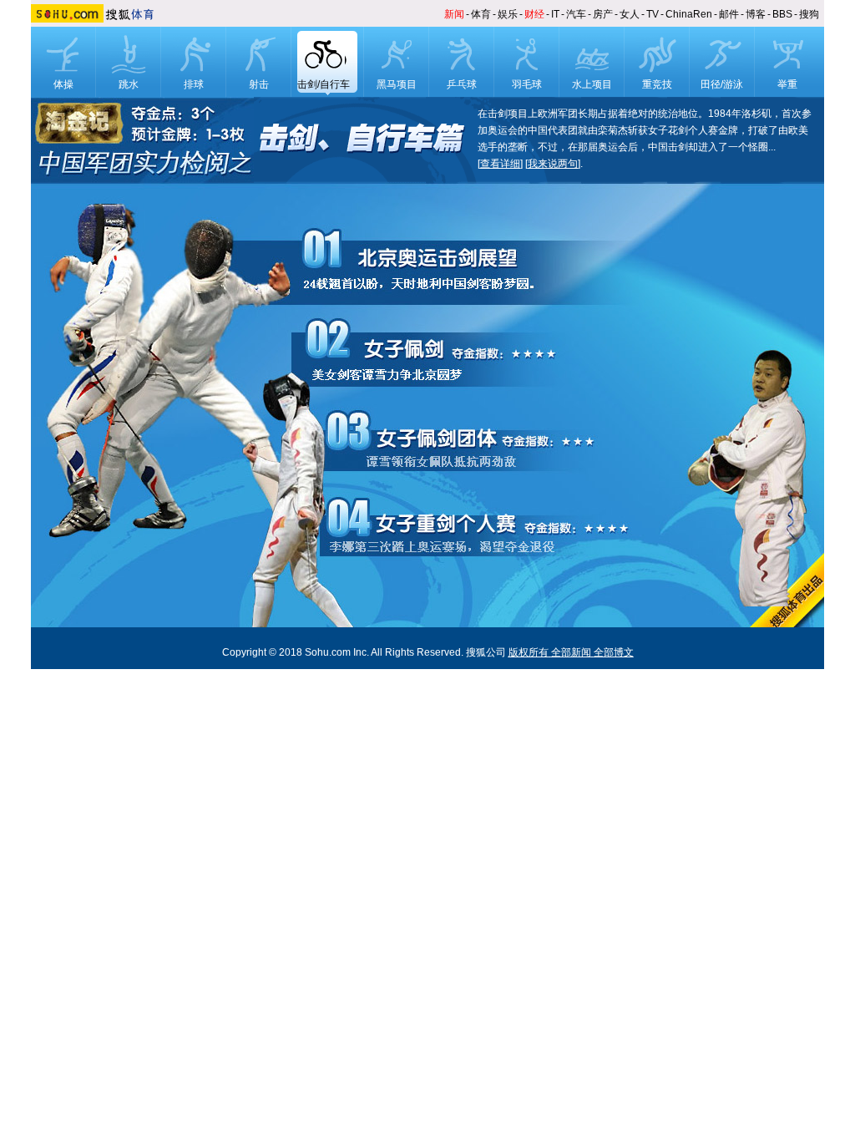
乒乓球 (462, 84)
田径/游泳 (722, 84)
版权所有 (528, 652)
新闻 (454, 14)
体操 (63, 84)
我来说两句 (553, 164)
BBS (782, 14)
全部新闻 (571, 652)
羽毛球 (527, 84)
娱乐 (508, 14)
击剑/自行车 (323, 84)
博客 (756, 14)
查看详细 (500, 164)
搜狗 (809, 14)
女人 (630, 14)
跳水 (129, 84)
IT (555, 14)
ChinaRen (688, 14)
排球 (194, 84)
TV (652, 14)
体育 (481, 14)
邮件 (729, 14)
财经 (534, 14)
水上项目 (592, 84)
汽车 (576, 14)
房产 (603, 14)
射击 (259, 84)
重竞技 (657, 84)
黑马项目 (397, 84)
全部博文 (614, 652)
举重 (787, 84)
